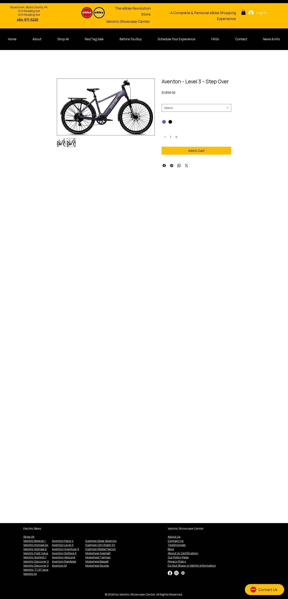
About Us (174, 537)
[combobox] (196, 108)
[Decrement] (164, 136)
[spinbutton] (170, 136)
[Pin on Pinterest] (171, 165)
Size (165, 100)
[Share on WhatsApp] (179, 165)
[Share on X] (186, 165)
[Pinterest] (183, 573)
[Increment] (176, 136)
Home (61, 64)
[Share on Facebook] (164, 165)
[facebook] (170, 573)
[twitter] (176, 573)
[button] (243, 12)
